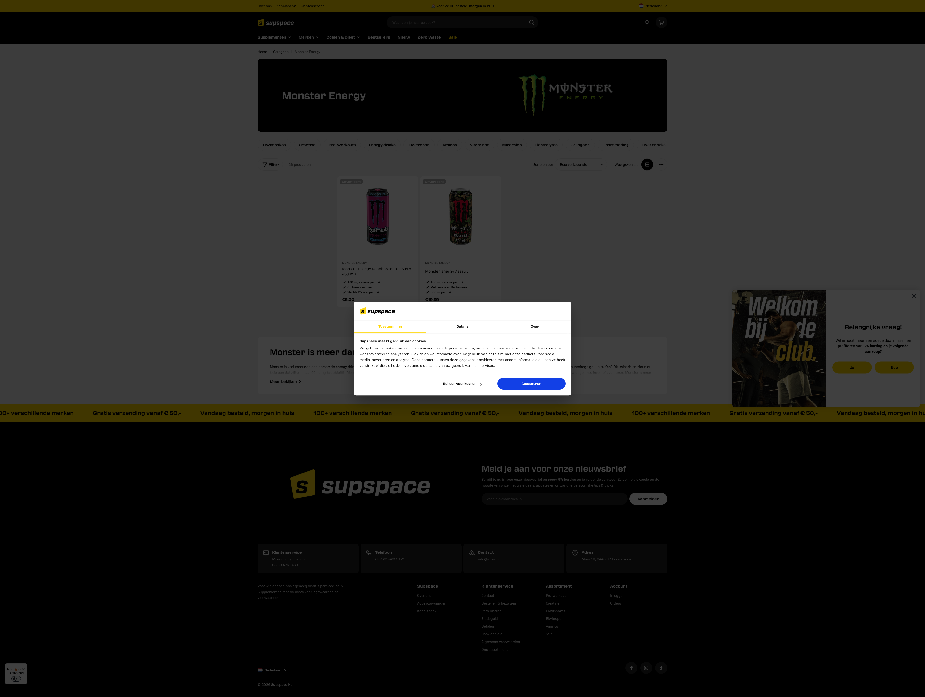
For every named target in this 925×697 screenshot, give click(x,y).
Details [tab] (462, 326)
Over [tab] (535, 326)
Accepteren (531, 383)
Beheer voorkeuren (459, 383)
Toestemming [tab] (390, 326)
